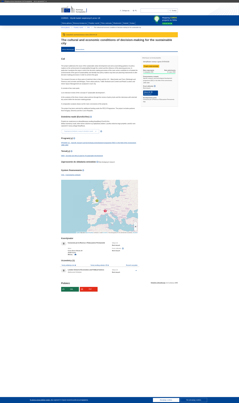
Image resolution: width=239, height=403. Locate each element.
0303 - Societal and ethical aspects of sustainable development (82, 156)
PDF (90, 289)
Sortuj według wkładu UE (99, 265)
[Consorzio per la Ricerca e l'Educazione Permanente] (105, 210)
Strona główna (67, 23)
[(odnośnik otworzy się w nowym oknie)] (76, 9)
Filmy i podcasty (106, 23)
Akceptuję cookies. (166, 400)
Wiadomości (117, 23)
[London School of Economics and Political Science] (97, 200)
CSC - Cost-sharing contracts (70, 175)
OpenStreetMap (89, 232)
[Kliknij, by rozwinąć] (136, 270)
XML (71, 289)
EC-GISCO (105, 232)
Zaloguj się (125, 10)
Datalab (125, 23)
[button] (134, 11)
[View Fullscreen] (135, 219)
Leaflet (78, 232)
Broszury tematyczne (80, 23)
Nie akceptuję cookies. (193, 400)
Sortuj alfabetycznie (68, 265)
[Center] (135, 226)
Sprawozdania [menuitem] (80, 49)
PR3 (88, 27)
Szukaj (132, 23)
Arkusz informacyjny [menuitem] (68, 49)
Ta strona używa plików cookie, (40, 400)
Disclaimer (135, 232)
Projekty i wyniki (94, 23)
